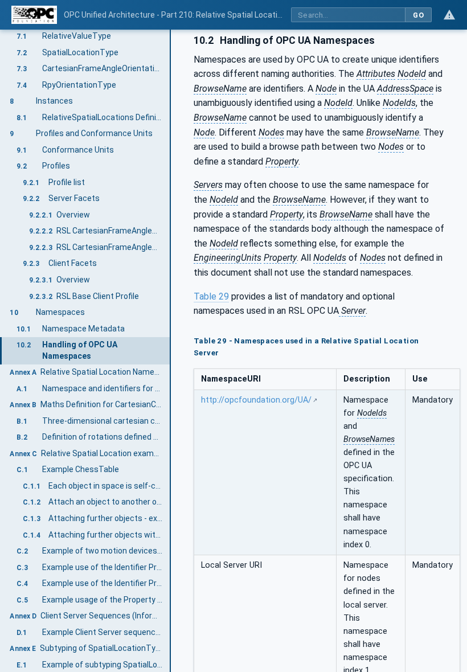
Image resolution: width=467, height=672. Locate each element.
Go (418, 15)
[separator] (171, 351)
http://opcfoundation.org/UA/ (256, 400)
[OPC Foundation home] (34, 15)
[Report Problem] (449, 15)
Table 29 (211, 296)
